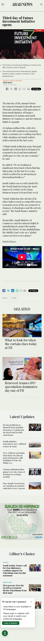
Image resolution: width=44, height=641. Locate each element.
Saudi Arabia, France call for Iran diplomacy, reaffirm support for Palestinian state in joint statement (15, 570)
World (5, 562)
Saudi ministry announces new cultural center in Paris (14, 444)
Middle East (7, 582)
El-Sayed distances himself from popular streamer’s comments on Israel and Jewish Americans (13, 430)
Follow (37, 89)
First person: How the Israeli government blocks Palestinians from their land (15, 589)
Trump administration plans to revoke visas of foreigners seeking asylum (14, 473)
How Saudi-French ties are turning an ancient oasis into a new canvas (14, 486)
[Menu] (2, 4)
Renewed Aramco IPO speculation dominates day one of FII (21, 387)
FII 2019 (13, 298)
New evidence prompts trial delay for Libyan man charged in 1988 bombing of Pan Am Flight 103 (14, 457)
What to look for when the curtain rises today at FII (21, 344)
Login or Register (10, 623)
